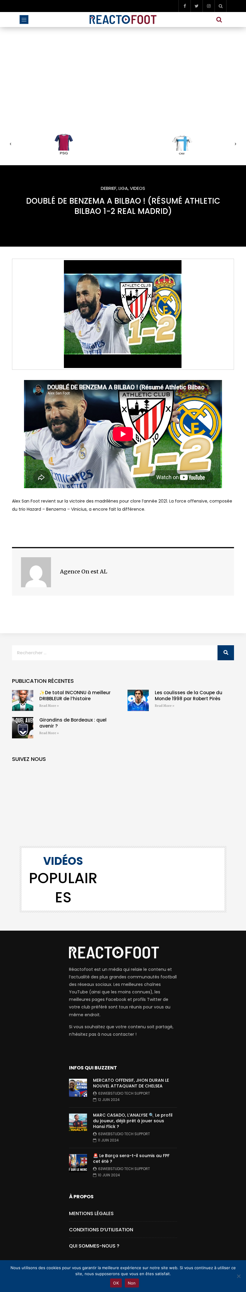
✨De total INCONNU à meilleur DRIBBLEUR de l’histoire (75, 695)
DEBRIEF (108, 188)
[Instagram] (208, 6)
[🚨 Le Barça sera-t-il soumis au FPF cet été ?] (78, 1163)
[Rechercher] (226, 652)
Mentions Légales (91, 1213)
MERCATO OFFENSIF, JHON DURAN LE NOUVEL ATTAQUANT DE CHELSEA (131, 1083)
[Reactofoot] (123, 19)
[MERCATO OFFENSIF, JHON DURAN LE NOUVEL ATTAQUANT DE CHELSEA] (78, 1088)
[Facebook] (184, 6)
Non (132, 1283)
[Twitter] (196, 6)
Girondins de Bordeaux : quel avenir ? (72, 723)
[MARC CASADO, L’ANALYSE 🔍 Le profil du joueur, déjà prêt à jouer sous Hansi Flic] (78, 1123)
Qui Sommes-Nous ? (94, 1245)
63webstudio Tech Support (124, 1093)
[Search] (220, 6)
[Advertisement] (123, 72)
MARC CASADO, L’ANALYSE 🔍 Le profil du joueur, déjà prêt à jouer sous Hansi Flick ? (132, 1120)
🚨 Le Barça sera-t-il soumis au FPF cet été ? (131, 1158)
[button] (10, 144)
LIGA (123, 188)
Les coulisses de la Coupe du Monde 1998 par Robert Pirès (188, 695)
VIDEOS (137, 188)
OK (116, 1283)
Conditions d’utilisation (101, 1229)
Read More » (49, 706)
